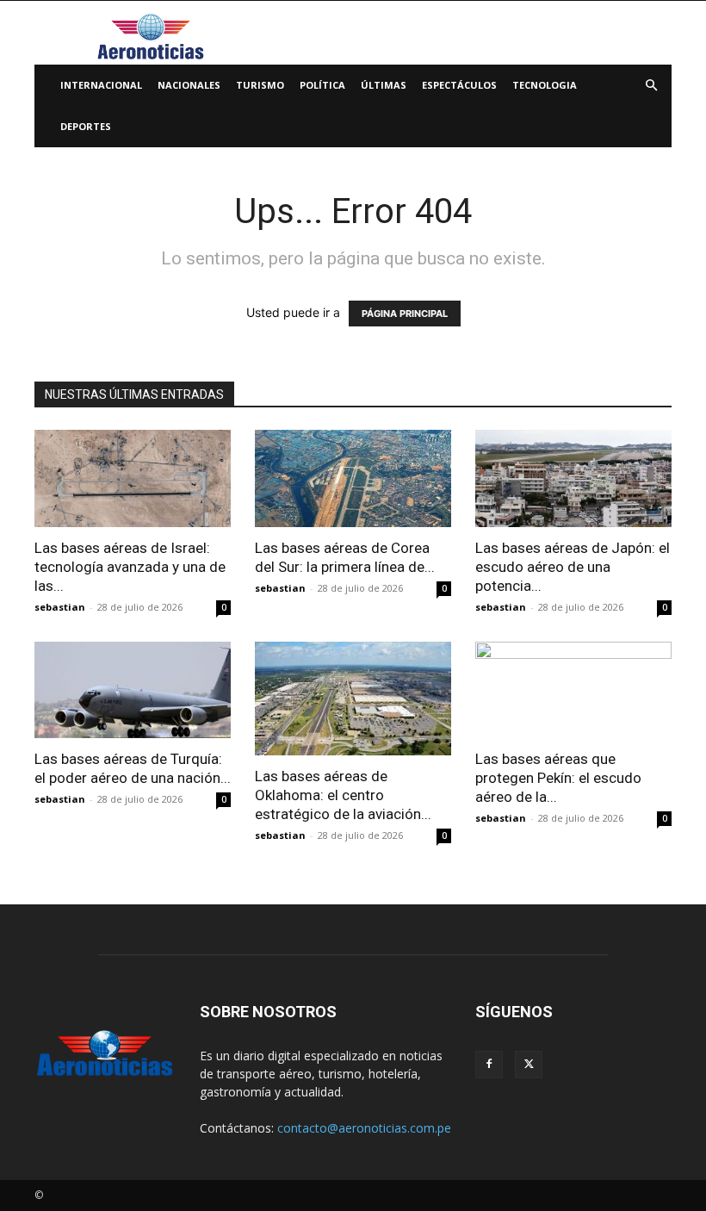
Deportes (85, 126)
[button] (651, 86)
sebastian (59, 606)
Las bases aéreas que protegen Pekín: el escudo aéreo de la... (558, 777)
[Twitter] (528, 1064)
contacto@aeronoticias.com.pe (364, 1128)
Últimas (383, 84)
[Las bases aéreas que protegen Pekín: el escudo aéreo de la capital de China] (573, 690)
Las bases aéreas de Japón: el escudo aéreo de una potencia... (572, 566)
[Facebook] (489, 1064)
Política (322, 84)
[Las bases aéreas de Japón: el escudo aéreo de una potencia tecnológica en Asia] (573, 478)
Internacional (101, 84)
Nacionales (189, 84)
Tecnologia (544, 84)
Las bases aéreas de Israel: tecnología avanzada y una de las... (130, 566)
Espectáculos (459, 84)
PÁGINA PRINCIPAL (405, 313)
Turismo (260, 84)
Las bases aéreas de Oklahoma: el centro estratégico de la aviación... (343, 795)
